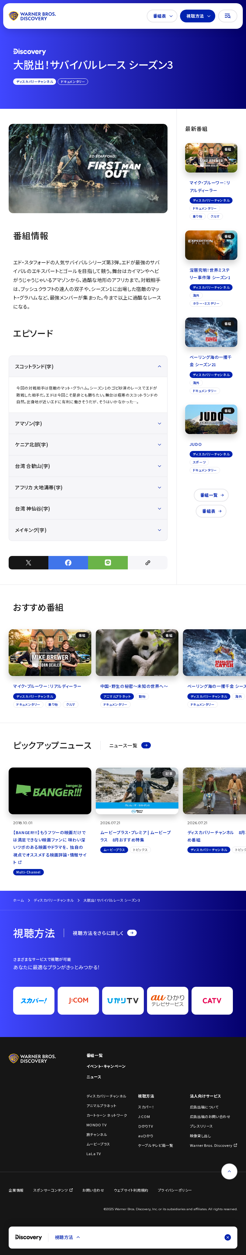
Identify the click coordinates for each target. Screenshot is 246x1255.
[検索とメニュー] (227, 16)
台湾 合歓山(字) (32, 465)
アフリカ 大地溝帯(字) (38, 487)
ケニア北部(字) (31, 444)
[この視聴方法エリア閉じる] (228, 1237)
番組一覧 (208, 495)
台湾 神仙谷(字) (32, 508)
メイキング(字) (30, 529)
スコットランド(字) (34, 366)
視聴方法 (195, 16)
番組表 (159, 16)
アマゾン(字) (28, 423)
